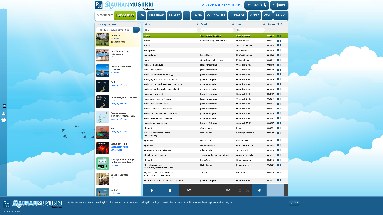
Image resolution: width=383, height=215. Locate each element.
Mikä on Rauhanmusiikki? (221, 5)
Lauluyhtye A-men (119, 85)
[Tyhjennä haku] (136, 30)
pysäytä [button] (170, 190)
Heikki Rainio (116, 193)
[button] (118, 24)
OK (296, 203)
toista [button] (152, 190)
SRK (112, 57)
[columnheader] (171, 24)
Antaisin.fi (115, 38)
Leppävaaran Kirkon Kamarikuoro (120, 148)
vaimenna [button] (259, 190)
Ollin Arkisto (116, 165)
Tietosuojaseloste (12, 211)
